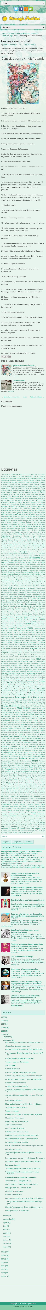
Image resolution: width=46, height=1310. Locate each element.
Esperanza (10, 612)
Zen (27, 833)
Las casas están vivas (13, 1149)
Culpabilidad (36, 562)
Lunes (36, 679)
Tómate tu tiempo (19, 380)
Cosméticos (13, 556)
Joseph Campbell (11, 663)
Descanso (18, 572)
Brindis (37, 518)
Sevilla (39, 789)
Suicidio (27, 803)
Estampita (10, 616)
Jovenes (20, 663)
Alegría (35, 486)
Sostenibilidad (40, 799)
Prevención (14, 746)
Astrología (15, 508)
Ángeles (42, 494)
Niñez (26, 714)
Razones (35, 754)
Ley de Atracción (14, 673)
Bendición (10, 514)
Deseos (23, 572)
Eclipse (17, 594)
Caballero (15, 522)
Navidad (4, 712)
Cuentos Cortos (14, 562)
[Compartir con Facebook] (9, 356)
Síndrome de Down (7, 793)
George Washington (7, 636)
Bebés (43, 512)
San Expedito (30, 777)
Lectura (9, 671)
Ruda (43, 771)
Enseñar (32, 606)
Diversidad (29, 590)
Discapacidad (22, 588)
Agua (31, 484)
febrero (6, 1243)
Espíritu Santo (15, 614)
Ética (43, 616)
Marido (37, 687)
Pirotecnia (25, 738)
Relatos (29, 761)
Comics (12, 548)
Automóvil (5, 510)
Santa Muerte (6, 783)
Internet (36, 655)
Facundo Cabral (14, 620)
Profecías (13, 748)
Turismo (42, 815)
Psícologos (20, 752)
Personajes (13, 736)
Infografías (5, 653)
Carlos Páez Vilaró (30, 532)
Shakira (20, 791)
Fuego (10, 630)
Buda (3, 520)
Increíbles (19, 651)
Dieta (16, 586)
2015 (3, 1269)
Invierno (22, 657)
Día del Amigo (27, 576)
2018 (28, 474)
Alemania (26, 488)
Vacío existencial (19, 821)
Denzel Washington (24, 568)
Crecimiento (10, 558)
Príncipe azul (23, 746)
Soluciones (41, 797)
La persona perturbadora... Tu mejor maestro (21, 1139)
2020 (32, 474)
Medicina (29, 693)
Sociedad (20, 795)
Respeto (33, 765)
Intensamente (28, 655)
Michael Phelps (31, 700)
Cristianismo (34, 558)
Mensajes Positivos (27, 697)
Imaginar (42, 649)
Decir (22, 566)
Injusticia (26, 653)
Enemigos (13, 604)
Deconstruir (28, 566)
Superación (41, 803)
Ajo (8, 486)
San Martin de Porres (24, 779)
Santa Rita (15, 783)
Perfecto (28, 734)
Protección (21, 750)
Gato (11, 634)
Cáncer (3, 528)
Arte (22, 506)
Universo (20, 819)
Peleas (43, 732)
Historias (18, 642)
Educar (35, 596)
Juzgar (39, 665)
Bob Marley (28, 516)
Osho (16, 722)
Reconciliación (28, 756)
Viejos (18, 827)
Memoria (35, 695)
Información (14, 653)
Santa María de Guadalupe (35, 781)
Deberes (18, 566)
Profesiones (20, 748)
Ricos (36, 767)
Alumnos (20, 490)
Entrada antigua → (37, 397)
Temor (3, 808)
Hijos (43, 640)
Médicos (36, 693)
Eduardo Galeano (18, 596)
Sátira (21, 785)
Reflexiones (33, 758)
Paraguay (4, 728)
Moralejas (5, 706)
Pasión (9, 730)
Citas (7, 544)
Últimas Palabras (12, 817)
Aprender (26, 502)
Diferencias (28, 586)
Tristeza (30, 815)
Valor (27, 821)
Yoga (19, 833)
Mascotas (41, 689)
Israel (39, 657)
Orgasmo (23, 720)
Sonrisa (9, 799)
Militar (25, 702)
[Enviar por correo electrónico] (2, 356)
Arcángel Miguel (31, 504)
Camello (3, 526)
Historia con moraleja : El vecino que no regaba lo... (24, 1114)
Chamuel (17, 540)
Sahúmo (34, 773)
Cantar (36, 528)
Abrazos (42, 476)
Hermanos (28, 640)
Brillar (33, 518)
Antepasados (19, 498)
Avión (26, 510)
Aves (22, 510)
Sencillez (26, 787)
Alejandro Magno (16, 488)
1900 (12, 474)
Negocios (18, 712)
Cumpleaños (11, 564)
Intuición (42, 655)
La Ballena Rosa (36, 667)
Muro (43, 708)
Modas (14, 704)
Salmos (42, 773)
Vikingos (23, 827)
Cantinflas (41, 528)
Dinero (42, 586)
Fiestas (3, 626)
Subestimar (35, 801)
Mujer (19, 708)
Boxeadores (17, 518)
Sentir (39, 787)
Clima (23, 544)
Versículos (15, 825)
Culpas (42, 562)
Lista (36, 675)
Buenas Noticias (17, 520)
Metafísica (9, 700)
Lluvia (12, 677)
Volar (19, 831)
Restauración (41, 765)
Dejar (3, 568)
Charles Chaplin (26, 540)
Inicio (4, 33)
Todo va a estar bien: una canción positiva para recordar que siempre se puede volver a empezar (27, 916)
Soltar (31, 797)
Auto (33, 508)
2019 (3, 1255)
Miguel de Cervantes (8, 702)
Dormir (39, 592)
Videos (13, 827)
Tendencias (8, 808)
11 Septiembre (5, 474)
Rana (16, 754)
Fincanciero (36, 626)
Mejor (25, 695)
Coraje (11, 554)
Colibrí (31, 546)
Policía (3, 742)
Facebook (4, 620)
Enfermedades (30, 604)
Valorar (31, 821)
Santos (10, 785)
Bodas (35, 516)
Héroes (34, 640)
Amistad (35, 492)
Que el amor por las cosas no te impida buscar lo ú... (24, 1043)
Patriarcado (24, 730)
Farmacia (18, 622)
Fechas (26, 622)
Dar (6, 566)
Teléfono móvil (40, 807)
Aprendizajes (35, 502)
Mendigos (42, 695)
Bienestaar (39, 514)
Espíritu (18, 612)
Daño (2, 566)
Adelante (14, 482)
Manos (33, 685)
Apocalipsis (13, 502)
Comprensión (12, 550)
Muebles (42, 706)
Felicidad (26, 33)
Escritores (5, 610)
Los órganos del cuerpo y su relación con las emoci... (25, 1158)
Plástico (9, 740)
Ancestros (27, 494)
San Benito (4, 777)
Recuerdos (36, 756)
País (43, 722)
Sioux (21, 793)
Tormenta (11, 813)
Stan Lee (16, 801)
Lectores (3, 671)
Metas (14, 700)
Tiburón (21, 811)
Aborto (35, 476)
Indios (30, 651)
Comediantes (5, 548)
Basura (31, 512)
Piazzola (9, 738)
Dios (10, 588)
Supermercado (6, 804)
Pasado (42, 728)
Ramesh (10, 754)
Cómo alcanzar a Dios (13, 1195)
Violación (41, 827)
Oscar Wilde (10, 722)
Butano (3, 522)
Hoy (2, 646)
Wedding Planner (32, 831)
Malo (43, 683)
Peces (26, 732)
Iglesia (7, 649)
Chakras (4, 540)
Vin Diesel (30, 827)
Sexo (43, 789)
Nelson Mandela (32, 712)
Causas (26, 536)
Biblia (28, 514)
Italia (43, 657)
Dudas (9, 594)
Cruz (8, 560)
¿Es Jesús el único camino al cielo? (18, 1046)
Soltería (36, 797)
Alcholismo (23, 486)
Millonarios (32, 702)
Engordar (12, 606)
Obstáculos (36, 716)
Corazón (17, 554)
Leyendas (32, 673)
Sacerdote (21, 773)
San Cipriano (22, 777)
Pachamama (26, 722)
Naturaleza (41, 710)
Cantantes (29, 528)
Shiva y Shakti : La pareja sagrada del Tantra (21, 1184)
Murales (38, 708)
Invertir (17, 657)
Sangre (3, 781)
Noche (37, 714)
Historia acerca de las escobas (16, 1132)
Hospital (36, 644)
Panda (18, 724)
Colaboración (18, 546)
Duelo (13, 594)
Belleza (4, 514)
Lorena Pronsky (29, 677)
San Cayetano (13, 777)
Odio (3, 718)
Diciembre (4, 586)
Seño (43, 787)
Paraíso (10, 728)
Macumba (12, 681)
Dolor (3, 592)
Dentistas (14, 568)
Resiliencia (19, 765)
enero (5, 1247)
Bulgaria (25, 520)
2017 (24, 474)
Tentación (23, 808)
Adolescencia (34, 482)
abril (5, 1236)
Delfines (8, 568)
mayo (5, 1233)
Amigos (28, 492)
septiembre (7, 1219)
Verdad (8, 825)
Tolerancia (4, 813)
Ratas (20, 754)
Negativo (11, 712)
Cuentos (4, 562)
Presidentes (5, 746)
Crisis (26, 558)
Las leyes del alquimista (14, 1191)
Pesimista (35, 736)
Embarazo (19, 600)
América (21, 492)
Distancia (22, 590)
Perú (26, 736)
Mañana (20, 687)
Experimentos (34, 618)
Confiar (3, 552)
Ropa (30, 771)
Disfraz (10, 590)
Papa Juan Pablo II (16, 727)
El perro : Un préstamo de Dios (16, 1086)
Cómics (18, 548)
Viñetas (35, 827)
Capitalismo (22, 530)
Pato (19, 730)
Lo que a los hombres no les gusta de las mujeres (23, 1079)
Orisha (35, 720)
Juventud (33, 665)
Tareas (15, 807)
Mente (3, 700)
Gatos (16, 634)
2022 (36, 474)
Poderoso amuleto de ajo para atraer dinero (27, 944)
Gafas (26, 632)
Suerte (10, 803)
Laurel (35, 669)
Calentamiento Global (9, 524)
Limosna (15, 675)
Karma (12, 667)
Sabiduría (8, 773)
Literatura (41, 675)
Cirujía (3, 544)
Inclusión (12, 651)
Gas (43, 632)
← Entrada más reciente (11, 397)
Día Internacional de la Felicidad (30, 578)
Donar (35, 592)
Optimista (41, 718)
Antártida (11, 498)
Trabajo (33, 813)
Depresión (4, 570)
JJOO (8, 661)
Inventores (4, 657)
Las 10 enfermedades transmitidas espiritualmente (24, 1146)
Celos (13, 538)
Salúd (20, 775)
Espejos (42, 610)
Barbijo (19, 512)
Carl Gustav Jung (17, 532)
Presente (42, 744)
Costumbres (28, 556)
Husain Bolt (39, 646)
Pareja (29, 728)
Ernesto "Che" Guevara (29, 608)
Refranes (42, 758)
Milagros (18, 702)
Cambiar (30, 524)
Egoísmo (7, 598)
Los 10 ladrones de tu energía (22, 957)
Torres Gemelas (19, 813)
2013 (3, 1276)
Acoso (26, 480)
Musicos (10, 710)
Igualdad (21, 649)
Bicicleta (32, 514)
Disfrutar (19, 33)
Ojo (13, 718)
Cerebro (35, 538)
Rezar (31, 767)
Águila (36, 484)
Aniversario (28, 496)
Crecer (3, 558)
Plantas (4, 740)
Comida (24, 548)
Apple (20, 502)
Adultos (4, 484)
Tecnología (31, 807)
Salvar (29, 775)
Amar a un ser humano (13, 1125)
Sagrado (28, 773)
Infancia (36, 651)
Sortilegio (31, 799)
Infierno (42, 651)
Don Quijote (13, 592)
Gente (43, 634)
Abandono (21, 476)
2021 (3, 1034)
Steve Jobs (23, 801)
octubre (6, 1215)
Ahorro (42, 484)
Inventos (11, 657)
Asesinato (41, 506)
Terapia (42, 808)
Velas (18, 823)
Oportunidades (31, 718)
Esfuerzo (25, 610)
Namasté (26, 710)
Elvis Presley (10, 600)
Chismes (8, 542)
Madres (42, 681)
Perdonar (22, 734)
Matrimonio (5, 693)
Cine (43, 542)
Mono (38, 704)
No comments (30, 45)
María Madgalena (28, 687)
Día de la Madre (32, 574)
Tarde (11, 807)
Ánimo (22, 496)
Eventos (12, 618)
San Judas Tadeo (11, 779)
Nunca (14, 716)
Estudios (38, 616)
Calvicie (23, 524)
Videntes (7, 827)
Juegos (3, 665)
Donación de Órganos (25, 592)
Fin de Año (18, 626)
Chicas (38, 540)
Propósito (42, 748)
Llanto (3, 677)
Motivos (22, 706)
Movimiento (29, 706)
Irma (32, 657)
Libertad (4, 675)
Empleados (41, 600)
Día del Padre (13, 578)
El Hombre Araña (22, 598)
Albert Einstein (14, 486)
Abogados (28, 476)
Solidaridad (20, 797)
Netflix (41, 712)
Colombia (36, 546)
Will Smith (4, 833)
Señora (3, 789)
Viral (32, 829)
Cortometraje (5, 556)
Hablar (42, 638)
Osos (20, 722)
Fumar (32, 630)
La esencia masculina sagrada (16, 1142)
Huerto (6, 646)
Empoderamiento (11, 602)
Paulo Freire (5, 732)
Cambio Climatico (39, 524)
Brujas (42, 518)
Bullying (31, 520)
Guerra (16, 638)
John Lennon (14, 661)
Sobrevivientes (12, 795)
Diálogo (14, 584)
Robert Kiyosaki (29, 769)
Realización (4, 756)
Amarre (9, 492)
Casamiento (26, 534)
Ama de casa (35, 490)
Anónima (35, 496)
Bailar (3, 512)
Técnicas (24, 807)
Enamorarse (41, 602)
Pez (39, 736)
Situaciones (35, 793)
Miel (43, 700)
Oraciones (5, 720)
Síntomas (16, 793)
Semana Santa (18, 787)
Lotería (13, 679)
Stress (29, 801)
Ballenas (8, 512)
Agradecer (24, 484)
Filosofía (10, 626)
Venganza (31, 823)
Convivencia (4, 554)
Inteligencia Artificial (16, 655)
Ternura (3, 811)
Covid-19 (37, 556)
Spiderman (4, 801)
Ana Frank (12, 494)
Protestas (28, 750)
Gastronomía (5, 634)
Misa (43, 702)
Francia (23, 628)
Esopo (31, 610)
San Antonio (41, 775)
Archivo (28, 842)
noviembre (7, 1040)
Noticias (4, 716)
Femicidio (12, 624)
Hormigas (23, 644)
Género (38, 634)
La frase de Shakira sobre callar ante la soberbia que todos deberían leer (25, 997)
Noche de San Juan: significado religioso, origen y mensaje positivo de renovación (26, 983)
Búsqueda (42, 520)
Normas (42, 714)
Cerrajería (42, 538)
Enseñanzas (25, 606)
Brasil (29, 518)
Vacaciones (5, 821)
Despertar (30, 572)
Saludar (24, 775)
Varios (43, 821)
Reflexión (23, 758)
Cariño (9, 532)
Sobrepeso (4, 795)
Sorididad (19, 799)
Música (3, 710)
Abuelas (17, 478)
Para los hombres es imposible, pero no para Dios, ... (24, 1049)
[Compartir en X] (7, 356)
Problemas (41, 746)
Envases (11, 608)
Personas (20, 736)
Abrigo (12, 478)
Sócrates (42, 795)
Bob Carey (21, 516)
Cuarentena (15, 560)
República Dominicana (8, 765)
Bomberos (4, 518)
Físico (43, 626)
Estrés (25, 616)
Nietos (21, 714)
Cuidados (29, 562)
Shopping (26, 791)
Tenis (18, 808)
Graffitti (31, 636)
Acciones (13, 480)
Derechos (12, 570)
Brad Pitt (23, 518)
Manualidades (12, 687)
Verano (3, 825)
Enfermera (41, 604)
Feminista (28, 624)
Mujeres (26, 708)
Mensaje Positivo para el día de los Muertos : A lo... (24, 1207)
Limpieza (21, 675)
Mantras (3, 687)
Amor (42, 492)
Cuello (43, 560)
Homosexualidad (14, 644)
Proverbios (35, 750)
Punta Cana (37, 752)
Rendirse (4, 763)
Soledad (12, 797)
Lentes (43, 671)
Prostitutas (13, 750)
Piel (14, 738)
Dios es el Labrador (12, 1069)
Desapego (42, 570)
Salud (15, 775)
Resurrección (13, 767)
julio (4, 1226)
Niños (31, 714)
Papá (39, 724)
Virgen (37, 829)
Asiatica (3, 508)
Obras (30, 716)
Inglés (20, 653)
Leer (13, 671)
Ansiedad (4, 498)
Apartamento (5, 502)
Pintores (18, 738)
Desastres (11, 572)
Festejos (42, 624)
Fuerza (27, 630)
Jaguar (3, 659)
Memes (30, 695)
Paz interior (15, 732)
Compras (4, 550)
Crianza (21, 558)
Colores (42, 546)
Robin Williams (39, 769)
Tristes (24, 815)
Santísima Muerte (31, 783)
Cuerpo (22, 562)
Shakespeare (14, 791)
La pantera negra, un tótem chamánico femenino (23, 1162)
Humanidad (17, 646)
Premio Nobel (5, 744)
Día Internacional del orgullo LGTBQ (26, 582)
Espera (3, 612)
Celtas (17, 538)
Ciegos (26, 542)
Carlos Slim (41, 532)
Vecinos (9, 823)
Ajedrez (3, 486)
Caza (33, 536)
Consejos (11, 33)
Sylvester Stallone (19, 804)
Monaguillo (20, 704)
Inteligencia (5, 655)
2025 (3, 1021)
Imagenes (34, 648)
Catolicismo (5, 536)
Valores (37, 821)
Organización (15, 720)
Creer (16, 558)
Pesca (29, 736)
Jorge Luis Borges (35, 661)
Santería (21, 783)
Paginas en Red (27, 1306)
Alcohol (30, 486)
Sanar (43, 779)
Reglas (9, 761)
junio (5, 1229)
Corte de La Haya (35, 554)
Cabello (22, 522)
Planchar (31, 738)
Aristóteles (12, 506)
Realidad (42, 754)
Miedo (39, 700)
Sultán (33, 803)
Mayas (12, 693)
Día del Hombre (37, 576)
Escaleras (42, 608)
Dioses (15, 588)
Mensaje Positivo (7, 698)
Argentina (4, 506)
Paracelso (42, 727)
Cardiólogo (41, 530)
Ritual (18, 769)
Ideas (3, 649)
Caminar (9, 526)
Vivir (15, 36)
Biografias (8, 516)
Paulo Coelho (40, 730)
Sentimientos (34, 787)
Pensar (14, 734)
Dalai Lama (41, 564)
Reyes (26, 767)
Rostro (39, 771)
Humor (31, 646)
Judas (43, 663)
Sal (38, 773)
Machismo (5, 681)
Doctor (42, 590)
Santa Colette (10, 1065)
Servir (34, 789)
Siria (24, 793)
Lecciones (41, 669)
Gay (20, 634)
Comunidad (20, 550)
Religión (34, 761)
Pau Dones (31, 730)
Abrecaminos (5, 478)
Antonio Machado (29, 500)
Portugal (20, 742)
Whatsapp (42, 831)
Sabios (15, 773)
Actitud (31, 480)
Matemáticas (24, 691)
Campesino (36, 526)
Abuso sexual (40, 478)
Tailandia (30, 804)
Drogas (3, 594)
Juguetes (20, 665)
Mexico (19, 700)
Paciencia (33, 722)
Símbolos (42, 791)
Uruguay (31, 819)
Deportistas (41, 568)
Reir (16, 761)
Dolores (7, 592)
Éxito (26, 618)
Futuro (37, 630)
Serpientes (29, 789)
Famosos (41, 620)
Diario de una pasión (24, 584)
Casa (20, 534)
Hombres (41, 642)
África (17, 484)
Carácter (34, 530)
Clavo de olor (17, 544)
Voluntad (24, 831)
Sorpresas (25, 799)
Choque (14, 542)
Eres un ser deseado (12, 1165)
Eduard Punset (8, 596)
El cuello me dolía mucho (14, 1118)
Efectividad (41, 596)
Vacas (12, 821)
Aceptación (20, 480)
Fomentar (4, 628)
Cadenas (29, 522)
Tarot (19, 807)
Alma (43, 488)
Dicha (43, 584)
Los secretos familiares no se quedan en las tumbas (24, 1198)
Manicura (27, 685)
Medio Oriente (13, 695)
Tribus (19, 815)
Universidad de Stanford (8, 819)
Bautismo (37, 512)
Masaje (26, 689)
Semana (10, 787)
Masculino (15, 691)
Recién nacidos (18, 756)
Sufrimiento (18, 803)
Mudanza (36, 706)
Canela (23, 528)
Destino (36, 572)
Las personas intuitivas (13, 1100)
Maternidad (41, 691)
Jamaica (18, 659)
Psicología (5, 752)
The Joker (16, 811)
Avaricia (11, 510)
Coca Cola (29, 544)
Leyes (38, 673)
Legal (17, 671)
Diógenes (4, 588)
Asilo (9, 508)
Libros (9, 675)
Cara (28, 530)
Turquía (3, 817)
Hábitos (37, 638)
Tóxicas (27, 813)
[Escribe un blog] (5, 356)
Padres (39, 722)
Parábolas (34, 727)
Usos (43, 819)
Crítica (43, 558)
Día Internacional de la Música (31, 580)
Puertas (31, 752)
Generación (31, 634)
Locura (17, 677)
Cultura (3, 564)
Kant (43, 665)
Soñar (14, 799)
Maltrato (4, 685)
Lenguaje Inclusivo (33, 671)
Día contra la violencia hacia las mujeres (23, 573)
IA (44, 646)
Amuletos (4, 494)
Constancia (31, 552)
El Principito (32, 598)
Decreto (42, 566)
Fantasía (4, 622)
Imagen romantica (12, 1111)
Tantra (43, 804)
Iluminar (26, 649)
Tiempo (27, 811)
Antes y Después (28, 498)
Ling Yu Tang (29, 675)
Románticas (24, 771)
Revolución (21, 767)
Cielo (30, 542)
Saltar (11, 775)
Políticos (15, 742)
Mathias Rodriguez (10, 45)
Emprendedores (22, 602)
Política (8, 742)
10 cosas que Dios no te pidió (16, 1107)
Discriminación (40, 588)
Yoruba (23, 833)
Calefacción (41, 522)
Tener (14, 808)
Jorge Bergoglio (23, 661)
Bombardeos (41, 516)
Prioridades (32, 746)
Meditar (20, 695)
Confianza (41, 550)
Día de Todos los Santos (14, 576)
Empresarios (32, 602)
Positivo (27, 742)
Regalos (4, 761)
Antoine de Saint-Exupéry (15, 500)
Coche (39, 544)
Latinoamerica (28, 669)
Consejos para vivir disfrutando (16, 41)
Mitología (4, 704)
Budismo (9, 520)
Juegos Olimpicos (11, 665)
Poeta (43, 740)
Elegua (3, 600)
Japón (24, 659)
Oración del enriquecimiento (15, 1083)
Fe (22, 622)
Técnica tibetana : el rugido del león (18, 1181)
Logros (22, 677)
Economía (30, 594)
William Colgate (12, 833)
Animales (15, 496)
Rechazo (11, 756)
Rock (2, 771)
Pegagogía (37, 732)
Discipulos (31, 588)
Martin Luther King (16, 689)
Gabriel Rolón (18, 632)
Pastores (14, 730)
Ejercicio (13, 598)
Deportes (33, 568)
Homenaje (4, 644)
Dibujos (38, 584)
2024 (3, 1024)
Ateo (21, 508)
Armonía (18, 506)
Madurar (4, 683)
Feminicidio (20, 624)
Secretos (26, 785)
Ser (14, 789)
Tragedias (4, 815)
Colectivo (25, 546)
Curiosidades (31, 564)
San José (39, 777)
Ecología (23, 594)
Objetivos (19, 716)
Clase (11, 544)
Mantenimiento (40, 685)
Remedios (42, 761)
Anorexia (42, 496)
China (3, 542)
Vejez (14, 823)
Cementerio (23, 538)
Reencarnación (13, 758)
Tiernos (33, 811)
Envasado (4, 608)
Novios (9, 716)
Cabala (9, 522)
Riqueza (8, 769)
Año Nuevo (40, 500)
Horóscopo (29, 644)
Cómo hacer (32, 548)
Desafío (18, 570)
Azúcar (42, 510)
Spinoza (10, 801)
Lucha (18, 679)
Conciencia (27, 550)
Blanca (15, 516)
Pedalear (30, 732)
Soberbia (42, 793)
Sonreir (3, 799)
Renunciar (11, 763)
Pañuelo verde (32, 724)
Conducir (34, 550)
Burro (36, 520)
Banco (14, 512)
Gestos (16, 636)
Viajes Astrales (33, 825)
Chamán (10, 540)
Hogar (25, 642)
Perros (42, 734)
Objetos (25, 716)
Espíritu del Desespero (30, 612)
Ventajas (41, 823)
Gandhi (38, 632)
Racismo (4, 754)
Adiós (27, 482)
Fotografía (11, 628)
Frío (6, 630)
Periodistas (35, 734)
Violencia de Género (17, 829)
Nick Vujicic (14, 714)
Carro (10, 534)
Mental (42, 698)
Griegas (11, 638)
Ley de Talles (25, 673)
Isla (35, 657)
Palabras (10, 724)
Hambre (15, 640)
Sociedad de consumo (31, 795)
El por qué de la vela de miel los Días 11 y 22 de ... (23, 1104)
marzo (5, 1240)
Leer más (16, 376)
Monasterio (27, 704)
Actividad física (40, 480)
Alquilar (9, 490)
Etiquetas (17, 842)
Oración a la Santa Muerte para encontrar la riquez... (24, 1076)
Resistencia (27, 765)
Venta (36, 823)
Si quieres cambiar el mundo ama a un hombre (22, 1168)
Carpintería (4, 534)
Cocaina (34, 544)
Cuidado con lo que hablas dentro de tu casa (21, 1135)
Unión (27, 817)
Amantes (42, 490)
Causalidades (17, 536)
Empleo (3, 602)
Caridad (3, 532)
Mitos (9, 704)
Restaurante (4, 767)
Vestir (20, 825)
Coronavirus (25, 554)
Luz (43, 679)
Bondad (10, 518)
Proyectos (42, 750)
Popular (6, 842)
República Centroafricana (22, 763)
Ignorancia (13, 649)
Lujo (32, 679)
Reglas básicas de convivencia (16, 1121)
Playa (14, 740)
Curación (23, 564)
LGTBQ (42, 673)
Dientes (11, 586)
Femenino (4, 624)
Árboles (22, 504)
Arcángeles (41, 504)
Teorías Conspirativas (33, 808)
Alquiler (14, 490)
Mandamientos (18, 685)
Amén (15, 492)
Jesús (38, 659)
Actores (4, 482)
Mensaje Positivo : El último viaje (17, 1210)
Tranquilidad (12, 815)
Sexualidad (5, 791)
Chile (43, 540)
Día (41, 572)
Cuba (20, 560)
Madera (18, 681)
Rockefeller (8, 771)
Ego (2, 598)
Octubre (42, 716)
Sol (2, 797)
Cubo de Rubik (27, 560)
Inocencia (33, 653)
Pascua (3, 730)
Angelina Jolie (6, 496)
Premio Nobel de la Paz (19, 744)
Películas (4, 734)
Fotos (18, 628)
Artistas (34, 506)
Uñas (25, 819)
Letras (6, 673)
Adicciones (21, 482)
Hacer (3, 640)
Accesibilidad (5, 480)
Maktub (35, 683)
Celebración (41, 536)
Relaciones (22, 761)
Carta (15, 534)
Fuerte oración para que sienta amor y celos (27, 887)
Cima (39, 542)
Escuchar (12, 610)
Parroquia (35, 728)
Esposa (35, 614)
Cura (17, 564)
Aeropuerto (11, 484)
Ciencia (35, 542)
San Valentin (36, 779)
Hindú (3, 642)
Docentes (36, 590)
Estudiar (31, 616)
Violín (28, 829)
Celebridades (6, 538)
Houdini (42, 644)
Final (24, 626)
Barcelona (25, 512)
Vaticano (4, 823)
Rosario (34, 771)
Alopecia (3, 490)
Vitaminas (4, 831)
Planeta (37, 738)
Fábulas (42, 618)
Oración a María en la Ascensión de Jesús (20, 1072)
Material (32, 691)
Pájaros (4, 724)
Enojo (18, 606)
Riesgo (40, 767)
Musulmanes (18, 710)
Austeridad (27, 508)
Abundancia (30, 478)
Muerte (3, 708)
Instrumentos (41, 653)
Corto (43, 554)
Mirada (38, 702)
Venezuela (24, 823)
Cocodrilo (4, 546)
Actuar (9, 482)
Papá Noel (27, 727)
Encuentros (4, 604)
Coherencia (10, 546)
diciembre (7, 1037)
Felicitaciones (41, 622)
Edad (35, 594)
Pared (24, 728)
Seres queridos (20, 789)
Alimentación (35, 488)
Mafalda (17, 683)
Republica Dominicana (38, 763)
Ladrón (16, 669)
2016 (20, 474)
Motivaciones (14, 706)
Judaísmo (36, 663)
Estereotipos (18, 616)
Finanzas (30, 626)
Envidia (17, 608)
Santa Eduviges (19, 781)
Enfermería (5, 606)
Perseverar (4, 736)
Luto (40, 679)
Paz (10, 732)
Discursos (4, 590)
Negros (24, 712)
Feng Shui (35, 624)
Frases (30, 628)
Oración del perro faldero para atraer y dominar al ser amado (25, 931)
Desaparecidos (33, 570)
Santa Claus (10, 781)
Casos (33, 534)
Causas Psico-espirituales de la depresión (20, 1177)
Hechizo (21, 640)
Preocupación (34, 744)
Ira (26, 657)
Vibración (41, 825)
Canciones (10, 528)
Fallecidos (23, 620)
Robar (22, 769)
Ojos (17, 718)
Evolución (19, 618)
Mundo (33, 708)
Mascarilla (32, 689)
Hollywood (32, 642)
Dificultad (36, 586)
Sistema (29, 793)
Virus (43, 829)
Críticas (4, 560)
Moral (43, 704)
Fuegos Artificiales (18, 630)
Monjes (34, 704)
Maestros (10, 683)
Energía (20, 604)
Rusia (3, 773)
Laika (21, 669)
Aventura (17, 510)
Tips (11, 36)
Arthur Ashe (28, 506)
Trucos (36, 815)
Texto (9, 810)
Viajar (25, 825)
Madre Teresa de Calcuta (30, 681)
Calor (19, 524)
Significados (34, 791)
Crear (43, 556)
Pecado (22, 732)
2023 (39, 474)
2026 (3, 1017)
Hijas (38, 640)
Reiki (13, 761)
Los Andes (38, 677)
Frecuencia (37, 628)
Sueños (3, 803)
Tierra (39, 811)
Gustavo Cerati (29, 638)
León (2, 673)
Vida (3, 827)
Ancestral (20, 494)
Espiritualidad (27, 614)
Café (35, 522)
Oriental (29, 720)
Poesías (38, 740)
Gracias (21, 636)
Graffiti (26, 636)
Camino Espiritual (19, 526)
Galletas (31, 632)
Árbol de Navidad (13, 504)
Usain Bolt (37, 819)
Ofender (8, 718)
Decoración (36, 566)
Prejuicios (42, 742)
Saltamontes (5, 775)
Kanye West (5, 667)
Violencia (4, 829)
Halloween (9, 640)
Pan (15, 724)
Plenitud (18, 740)
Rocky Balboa (16, 771)
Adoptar (42, 482)
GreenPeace (4, 638)
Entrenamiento (40, 606)
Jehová (33, 659)
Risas (13, 769)
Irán (29, 657)
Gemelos (24, 634)
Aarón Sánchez (11, 476)
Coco (43, 544)
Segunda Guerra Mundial (37, 785)
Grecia (43, 636)
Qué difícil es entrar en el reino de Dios (19, 1058)
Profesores (28, 748)
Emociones (26, 600)
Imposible (4, 651)
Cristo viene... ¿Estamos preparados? (24, 969)
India (25, 651)
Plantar (42, 738)
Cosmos (20, 556)
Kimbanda (18, 667)
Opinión (22, 718)
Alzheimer (27, 490)
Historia (10, 642)
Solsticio (26, 797)
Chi (34, 540)
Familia (34, 620)
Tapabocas (5, 807)
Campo (43, 526)
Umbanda (22, 817)
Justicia (26, 665)
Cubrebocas (36, 560)
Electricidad (41, 598)
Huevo (11, 646)
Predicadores (34, 742)
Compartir (41, 548)
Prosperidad (5, 750)
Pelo (10, 734)
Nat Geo (33, 710)
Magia (23, 683)
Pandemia (24, 724)
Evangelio (4, 618)
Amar (3, 492)
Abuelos (23, 478)
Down (43, 592)
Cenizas (29, 538)
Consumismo (41, 552)
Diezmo (21, 586)
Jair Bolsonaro (10, 659)
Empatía (34, 600)
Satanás (15, 785)
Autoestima (41, 508)
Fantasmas (10, 622)
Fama (29, 620)
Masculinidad (6, 691)
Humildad (25, 646)
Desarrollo (4, 572)
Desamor (24, 570)
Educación (28, 596)
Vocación (14, 831)
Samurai (34, 775)
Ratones (29, 754)
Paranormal (17, 728)
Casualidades (40, 534)
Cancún (17, 528)
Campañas (29, 526)
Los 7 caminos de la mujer (15, 1128)
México (24, 700)
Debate (14, 566)
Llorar (8, 677)
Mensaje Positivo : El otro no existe (18, 1188)
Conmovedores (12, 552)
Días (33, 584)
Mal (40, 683)
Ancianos (34, 494)
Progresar (36, 748)
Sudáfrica (42, 801)
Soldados (6, 797)
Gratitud (37, 636)
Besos (23, 514)
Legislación (23, 671)
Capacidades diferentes (8, 530)
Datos (9, 566)
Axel (30, 510)
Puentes (26, 752)
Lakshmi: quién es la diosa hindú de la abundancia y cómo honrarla (25, 874)
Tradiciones (41, 813)
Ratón (24, 754)
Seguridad (4, 787)
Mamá (10, 685)
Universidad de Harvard (37, 817)
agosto (6, 1222)
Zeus (30, 833)
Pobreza (25, 740)
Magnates (29, 683)
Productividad (5, 748)
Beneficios (17, 514)
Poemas (31, 740)
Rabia (43, 752)
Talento (36, 804)
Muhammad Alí (11, 708)
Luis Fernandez (26, 679)
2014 (16, 474)
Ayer (33, 510)
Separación (9, 789)
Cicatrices (20, 542)
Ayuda (37, 510)
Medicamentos (20, 693)
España (36, 610)
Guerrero (22, 638)
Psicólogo (12, 752)
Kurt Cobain (26, 667)
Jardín (28, 659)
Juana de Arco (28, 663)
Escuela (19, 610)
